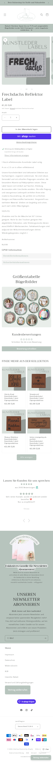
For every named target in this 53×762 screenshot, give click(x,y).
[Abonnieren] (45, 638)
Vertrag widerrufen (17, 690)
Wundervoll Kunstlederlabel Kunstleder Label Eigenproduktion (37, 397)
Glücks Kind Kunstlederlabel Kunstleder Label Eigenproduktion (11, 397)
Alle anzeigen (26, 457)
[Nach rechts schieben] (32, 89)
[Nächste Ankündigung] (48, 2)
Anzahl (4, 112)
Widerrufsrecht (11, 666)
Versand (12, 108)
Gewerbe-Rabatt (11, 677)
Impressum (9, 655)
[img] (26, 484)
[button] (5, 14)
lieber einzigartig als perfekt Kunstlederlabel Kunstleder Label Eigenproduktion (38, 441)
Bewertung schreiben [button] (26, 349)
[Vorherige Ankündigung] (4, 2)
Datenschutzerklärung (16, 753)
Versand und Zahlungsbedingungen (19, 683)
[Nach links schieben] (21, 89)
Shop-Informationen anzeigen (17, 155)
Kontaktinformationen (28, 756)
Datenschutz (10, 660)
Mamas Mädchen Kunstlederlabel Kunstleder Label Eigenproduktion (11, 440)
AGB (6, 671)
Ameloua (16, 749)
